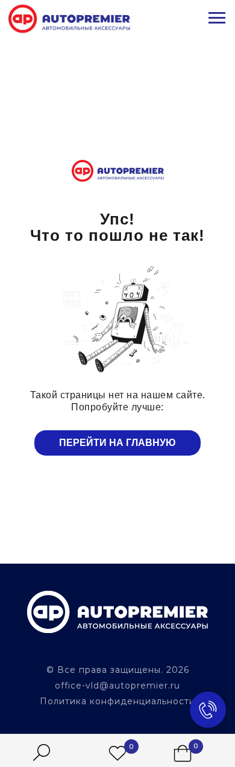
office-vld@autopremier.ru (117, 685)
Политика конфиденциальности (117, 701)
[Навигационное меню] (216, 18)
